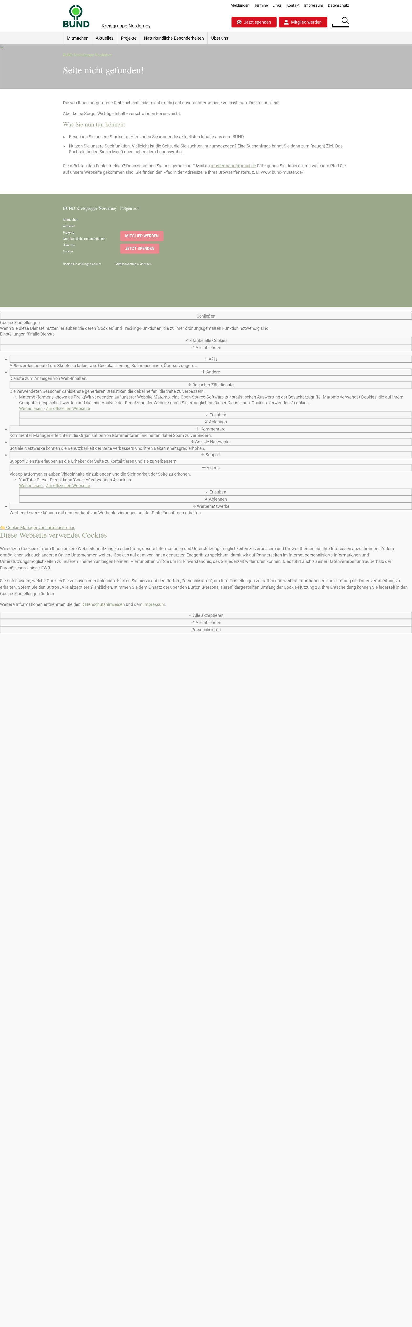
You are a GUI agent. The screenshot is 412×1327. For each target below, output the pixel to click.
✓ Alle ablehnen (206, 347)
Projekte (129, 38)
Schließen (206, 316)
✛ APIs (210, 359)
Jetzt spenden (257, 22)
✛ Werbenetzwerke (210, 506)
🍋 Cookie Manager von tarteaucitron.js (37, 527)
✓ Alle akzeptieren (206, 615)
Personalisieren (206, 629)
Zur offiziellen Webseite (68, 408)
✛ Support (211, 454)
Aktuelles (104, 38)
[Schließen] (206, 311)
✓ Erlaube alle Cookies (206, 340)
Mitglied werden (306, 22)
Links (277, 5)
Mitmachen (77, 38)
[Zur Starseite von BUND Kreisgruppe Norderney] (76, 16)
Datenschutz (338, 5)
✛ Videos (211, 467)
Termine (261, 5)
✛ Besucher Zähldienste (211, 384)
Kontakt (292, 5)
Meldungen (240, 5)
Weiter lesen (31, 408)
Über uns (219, 38)
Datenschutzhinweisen (103, 604)
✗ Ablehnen (215, 421)
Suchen (345, 21)
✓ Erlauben (215, 414)
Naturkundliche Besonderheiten (174, 38)
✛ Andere (211, 371)
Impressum (313, 5)
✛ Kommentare (211, 428)
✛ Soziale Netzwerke (211, 441)
